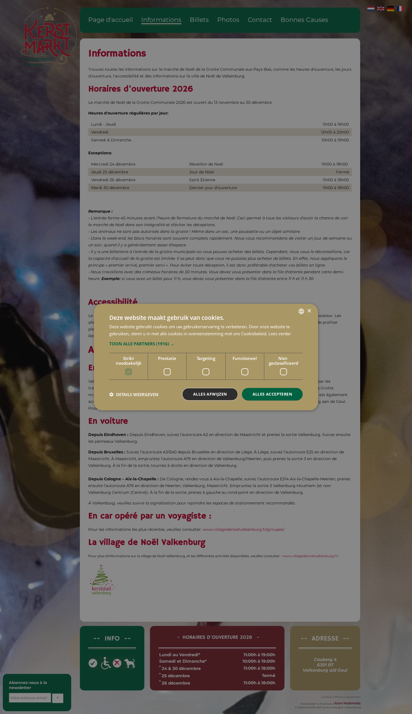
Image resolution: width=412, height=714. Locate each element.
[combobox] (301, 311)
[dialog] (206, 357)
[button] (206, 343)
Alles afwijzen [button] (210, 394)
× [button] (309, 311)
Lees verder (280, 333)
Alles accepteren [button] (272, 394)
